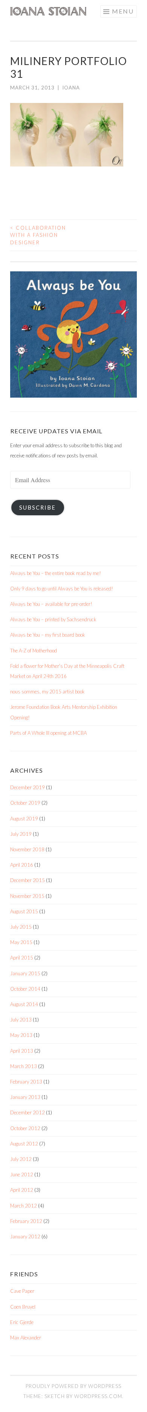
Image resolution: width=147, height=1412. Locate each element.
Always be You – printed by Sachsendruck (53, 619)
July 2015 (21, 927)
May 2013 (21, 1035)
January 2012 (25, 1236)
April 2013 (21, 1051)
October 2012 (25, 1128)
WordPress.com (98, 1396)
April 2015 (21, 958)
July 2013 (21, 1020)
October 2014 (25, 989)
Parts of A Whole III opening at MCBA (48, 733)
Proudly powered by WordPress (73, 1386)
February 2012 (26, 1221)
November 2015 (27, 896)
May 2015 (21, 942)
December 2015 (27, 880)
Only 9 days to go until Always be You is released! (61, 589)
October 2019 (25, 803)
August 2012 (24, 1144)
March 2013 (23, 1066)
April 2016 (21, 865)
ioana (71, 88)
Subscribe (37, 507)
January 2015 (25, 973)
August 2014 (24, 1004)
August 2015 (24, 911)
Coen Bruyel (22, 1307)
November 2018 (27, 849)
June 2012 (21, 1174)
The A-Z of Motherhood (33, 651)
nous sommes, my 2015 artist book (47, 692)
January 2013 (25, 1097)
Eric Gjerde (22, 1322)
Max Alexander (25, 1338)
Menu (123, 11)
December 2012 (27, 1112)
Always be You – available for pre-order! (51, 604)
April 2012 (21, 1190)
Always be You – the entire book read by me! (55, 573)
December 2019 (27, 787)
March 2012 (23, 1206)
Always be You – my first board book (47, 635)
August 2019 (24, 819)
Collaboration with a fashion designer (38, 235)
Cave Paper (22, 1291)
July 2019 (21, 834)
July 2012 (21, 1159)
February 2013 (26, 1082)
